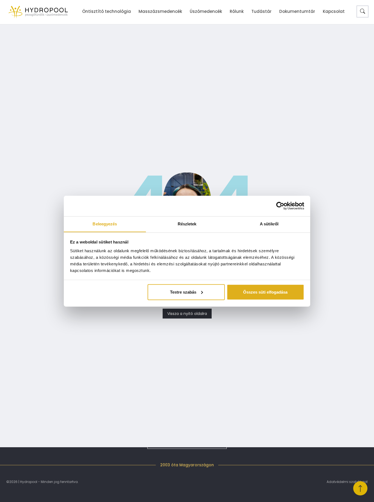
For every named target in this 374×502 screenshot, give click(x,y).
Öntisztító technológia (106, 11)
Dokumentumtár (297, 11)
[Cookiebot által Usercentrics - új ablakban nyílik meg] (280, 206)
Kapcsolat (334, 11)
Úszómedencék (206, 11)
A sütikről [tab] (269, 223)
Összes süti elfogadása (265, 291)
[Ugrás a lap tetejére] (360, 488)
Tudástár (261, 11)
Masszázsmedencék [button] (160, 11)
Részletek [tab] (187, 223)
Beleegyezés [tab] (105, 223)
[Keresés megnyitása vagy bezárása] (362, 11)
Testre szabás (183, 291)
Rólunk (237, 11)
